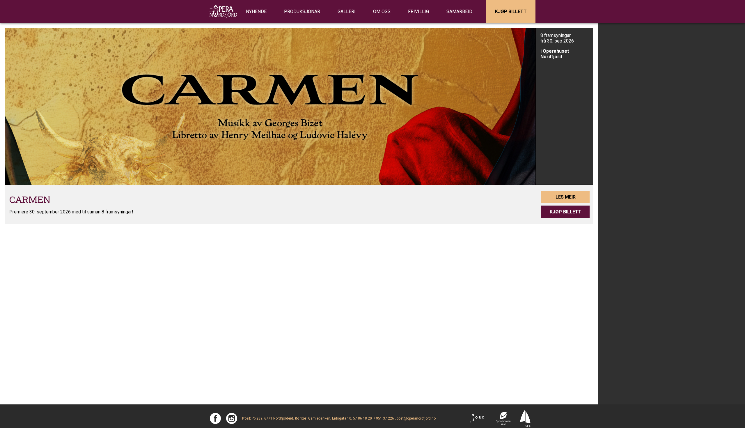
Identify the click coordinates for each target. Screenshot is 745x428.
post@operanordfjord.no (416, 418)
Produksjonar (302, 11)
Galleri (347, 11)
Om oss (382, 11)
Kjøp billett (511, 11)
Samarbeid (459, 11)
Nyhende (256, 11)
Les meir (566, 197)
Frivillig (418, 11)
